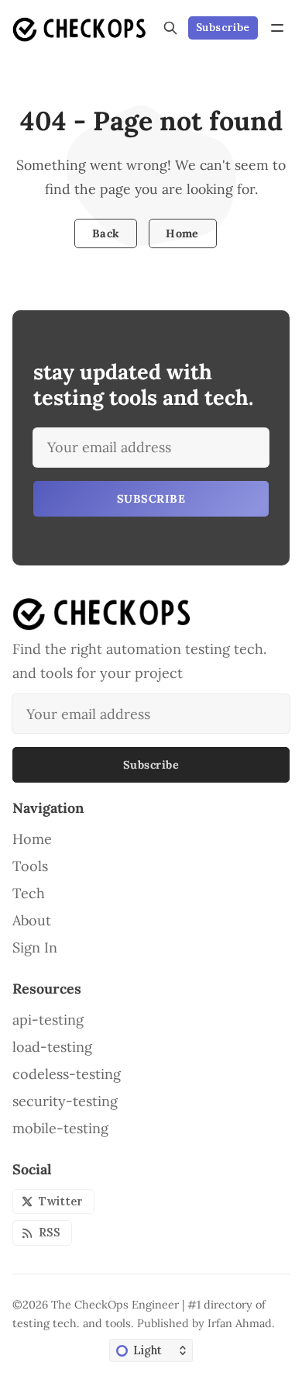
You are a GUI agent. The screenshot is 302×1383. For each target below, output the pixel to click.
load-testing (52, 1047)
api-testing (48, 1020)
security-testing (65, 1101)
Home (182, 233)
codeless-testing (66, 1074)
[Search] (170, 28)
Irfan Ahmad (240, 1323)
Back (106, 233)
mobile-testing (60, 1128)
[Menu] (277, 28)
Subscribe (223, 27)
